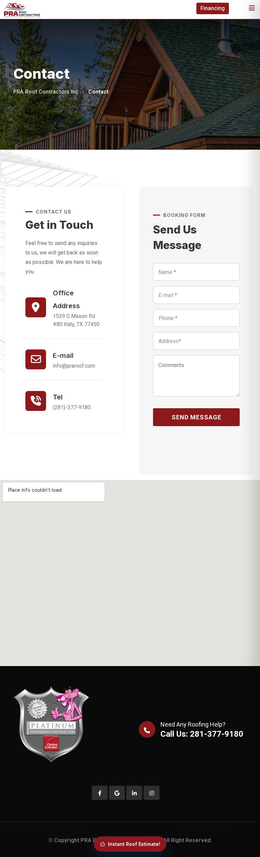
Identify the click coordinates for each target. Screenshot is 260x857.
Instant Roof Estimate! (134, 844)
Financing (212, 8)
